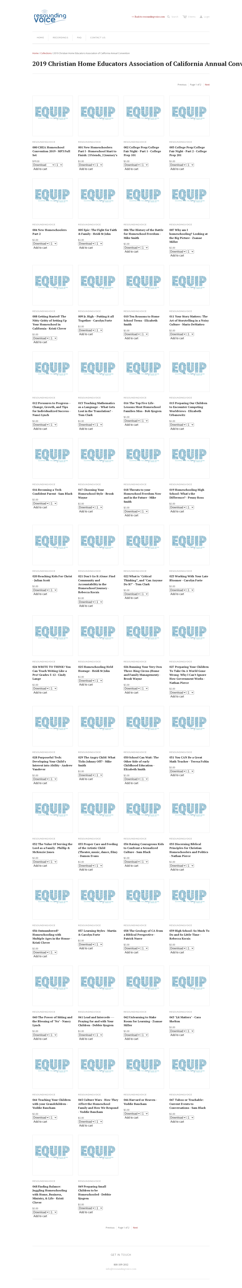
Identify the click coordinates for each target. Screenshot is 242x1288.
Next (207, 84)
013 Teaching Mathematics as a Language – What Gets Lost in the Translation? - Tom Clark (96, 409)
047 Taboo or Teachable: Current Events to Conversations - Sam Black (187, 1104)
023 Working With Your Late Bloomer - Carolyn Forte (188, 578)
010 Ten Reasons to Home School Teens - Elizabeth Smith (141, 320)
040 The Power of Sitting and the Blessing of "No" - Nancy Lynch (52, 1021)
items (191, 16)
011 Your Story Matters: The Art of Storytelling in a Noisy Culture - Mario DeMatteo (189, 320)
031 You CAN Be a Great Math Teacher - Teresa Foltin (189, 759)
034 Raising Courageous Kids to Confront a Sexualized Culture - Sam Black (144, 848)
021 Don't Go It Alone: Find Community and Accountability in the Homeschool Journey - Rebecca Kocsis (96, 584)
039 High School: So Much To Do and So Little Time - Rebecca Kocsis (189, 935)
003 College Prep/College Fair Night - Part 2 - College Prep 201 (188, 151)
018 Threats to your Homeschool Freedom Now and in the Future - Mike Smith (142, 496)
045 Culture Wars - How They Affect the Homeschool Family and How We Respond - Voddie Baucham (98, 1106)
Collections (46, 53)
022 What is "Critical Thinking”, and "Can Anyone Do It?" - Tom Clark (143, 580)
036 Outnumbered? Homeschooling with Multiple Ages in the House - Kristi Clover (51, 937)
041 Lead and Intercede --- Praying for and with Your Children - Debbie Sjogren (96, 1021)
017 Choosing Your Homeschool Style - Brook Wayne (96, 494)
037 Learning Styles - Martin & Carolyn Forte (97, 933)
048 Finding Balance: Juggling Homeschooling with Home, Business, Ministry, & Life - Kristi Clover (49, 1194)
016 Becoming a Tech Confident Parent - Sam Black (52, 492)
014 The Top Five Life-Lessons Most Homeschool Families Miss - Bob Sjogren (143, 407)
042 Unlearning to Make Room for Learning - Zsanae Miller (143, 1021)
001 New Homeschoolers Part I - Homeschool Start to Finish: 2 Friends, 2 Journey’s (97, 151)
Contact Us (97, 37)
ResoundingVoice (43, 142)
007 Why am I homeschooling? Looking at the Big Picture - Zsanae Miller (188, 236)
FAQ (79, 37)
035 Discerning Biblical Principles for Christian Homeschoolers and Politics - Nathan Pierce (188, 850)
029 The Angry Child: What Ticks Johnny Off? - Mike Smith (96, 761)
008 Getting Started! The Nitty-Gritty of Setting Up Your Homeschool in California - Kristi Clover (49, 322)
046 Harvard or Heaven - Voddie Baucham (140, 1102)
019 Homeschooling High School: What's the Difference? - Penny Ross (186, 494)
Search (174, 16)
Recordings (60, 37)
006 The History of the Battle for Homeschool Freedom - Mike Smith (143, 234)
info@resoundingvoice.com (121, 1268)
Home (40, 37)
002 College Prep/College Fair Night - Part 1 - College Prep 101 (142, 151)
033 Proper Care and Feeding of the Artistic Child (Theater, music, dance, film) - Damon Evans (98, 850)
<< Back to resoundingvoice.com (148, 16)
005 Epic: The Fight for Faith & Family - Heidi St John (97, 232)
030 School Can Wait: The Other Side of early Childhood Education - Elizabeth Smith (141, 763)
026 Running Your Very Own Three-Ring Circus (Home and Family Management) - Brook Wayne (143, 673)
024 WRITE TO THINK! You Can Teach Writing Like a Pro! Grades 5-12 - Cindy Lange (51, 673)
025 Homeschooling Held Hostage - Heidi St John (95, 669)
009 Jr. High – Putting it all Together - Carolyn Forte (96, 318)
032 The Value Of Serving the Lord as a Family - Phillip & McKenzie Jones (52, 848)
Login (205, 16)
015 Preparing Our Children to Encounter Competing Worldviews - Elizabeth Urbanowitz (188, 409)
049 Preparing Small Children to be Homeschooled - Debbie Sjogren (94, 1192)
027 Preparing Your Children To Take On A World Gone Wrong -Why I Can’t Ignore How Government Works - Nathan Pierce (189, 675)
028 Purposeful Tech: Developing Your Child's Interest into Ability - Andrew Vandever (52, 763)
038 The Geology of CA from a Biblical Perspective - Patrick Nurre (143, 935)
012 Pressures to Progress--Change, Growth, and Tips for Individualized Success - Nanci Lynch (51, 409)
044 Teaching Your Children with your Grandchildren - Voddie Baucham (51, 1104)
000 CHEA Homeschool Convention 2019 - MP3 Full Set (51, 151)
